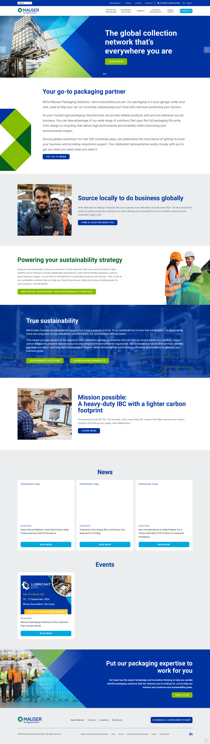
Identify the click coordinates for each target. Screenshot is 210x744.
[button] (187, 3)
